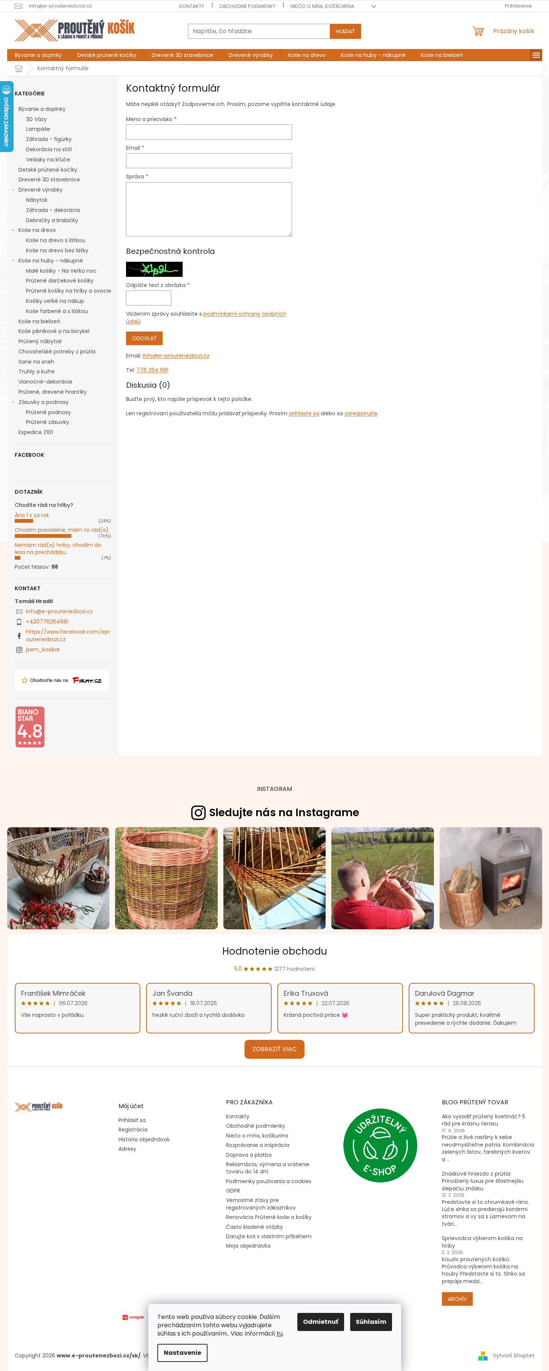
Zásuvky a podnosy (43, 402)
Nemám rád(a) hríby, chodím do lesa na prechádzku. (58, 548)
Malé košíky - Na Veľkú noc (61, 271)
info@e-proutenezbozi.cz (59, 611)
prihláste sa (304, 413)
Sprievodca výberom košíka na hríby (482, 1242)
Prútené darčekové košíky (60, 280)
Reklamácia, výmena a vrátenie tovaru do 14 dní (267, 1168)
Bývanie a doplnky (42, 109)
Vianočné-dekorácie (45, 381)
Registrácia (133, 1129)
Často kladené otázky (254, 1227)
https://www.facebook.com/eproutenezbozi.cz (68, 635)
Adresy (127, 1149)
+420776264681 (47, 621)
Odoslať (144, 338)
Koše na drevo (37, 230)
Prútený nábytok (40, 341)
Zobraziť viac (274, 1049)
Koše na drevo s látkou (55, 240)
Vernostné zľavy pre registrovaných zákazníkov (261, 1203)
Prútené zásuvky (47, 422)
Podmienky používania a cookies (268, 1181)
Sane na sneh (36, 361)
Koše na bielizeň (39, 321)
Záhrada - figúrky (49, 139)
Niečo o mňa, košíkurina (322, 6)
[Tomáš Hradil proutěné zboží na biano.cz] (30, 727)
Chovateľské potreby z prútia (56, 351)
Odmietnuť (320, 1321)
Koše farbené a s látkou (57, 311)
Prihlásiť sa (132, 1120)
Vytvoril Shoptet (514, 1355)
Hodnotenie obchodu (274, 951)
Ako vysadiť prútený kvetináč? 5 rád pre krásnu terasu (483, 1120)
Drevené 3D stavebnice (49, 179)
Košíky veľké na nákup (55, 301)
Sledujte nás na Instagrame (284, 812)
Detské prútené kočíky (47, 169)
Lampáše (38, 129)
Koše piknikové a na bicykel (53, 331)
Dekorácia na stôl (49, 149)
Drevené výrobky (40, 189)
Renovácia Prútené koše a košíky (269, 1217)
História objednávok (144, 1139)
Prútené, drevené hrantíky (52, 392)
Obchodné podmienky (247, 6)
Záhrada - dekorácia (53, 210)
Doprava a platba (249, 1155)
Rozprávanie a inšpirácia (257, 1145)
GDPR (233, 1190)
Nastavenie (182, 1352)
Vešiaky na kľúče (48, 159)
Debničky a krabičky (52, 220)
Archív (457, 1299)
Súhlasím (371, 1321)
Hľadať (345, 31)
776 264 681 (152, 370)
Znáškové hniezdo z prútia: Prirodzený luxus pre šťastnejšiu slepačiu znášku (482, 1181)
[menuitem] (38, 55)
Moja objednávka (248, 1246)
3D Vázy (36, 119)
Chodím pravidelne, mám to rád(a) (62, 530)
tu (280, 1333)
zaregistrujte (360, 413)
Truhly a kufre (36, 371)
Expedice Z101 (35, 432)
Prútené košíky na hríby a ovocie (68, 291)
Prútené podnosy (48, 412)
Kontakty (191, 6)
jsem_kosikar (43, 649)
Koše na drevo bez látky (57, 250)
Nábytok (37, 200)
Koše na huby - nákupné (50, 260)
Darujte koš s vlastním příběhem (269, 1236)
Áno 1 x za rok (32, 515)
